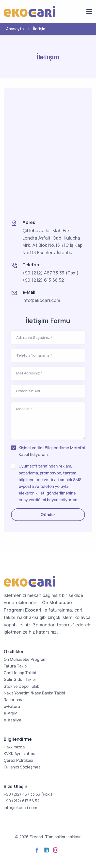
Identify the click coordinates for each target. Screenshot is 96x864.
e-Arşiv (10, 713)
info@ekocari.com (41, 300)
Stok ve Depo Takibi (22, 686)
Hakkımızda (14, 747)
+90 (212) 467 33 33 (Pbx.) (50, 273)
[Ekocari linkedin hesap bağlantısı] (46, 850)
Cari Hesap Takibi (20, 672)
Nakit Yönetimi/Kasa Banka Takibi (34, 693)
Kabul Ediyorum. (52, 451)
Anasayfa (15, 28)
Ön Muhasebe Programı (26, 659)
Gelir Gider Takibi (20, 679)
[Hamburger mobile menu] (89, 11)
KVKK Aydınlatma (19, 753)
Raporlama (13, 699)
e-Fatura (12, 706)
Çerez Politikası (18, 760)
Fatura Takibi (16, 666)
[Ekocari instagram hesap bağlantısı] (56, 850)
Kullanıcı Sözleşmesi (23, 767)
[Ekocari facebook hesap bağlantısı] (37, 850)
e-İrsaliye (12, 720)
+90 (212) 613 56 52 (43, 280)
